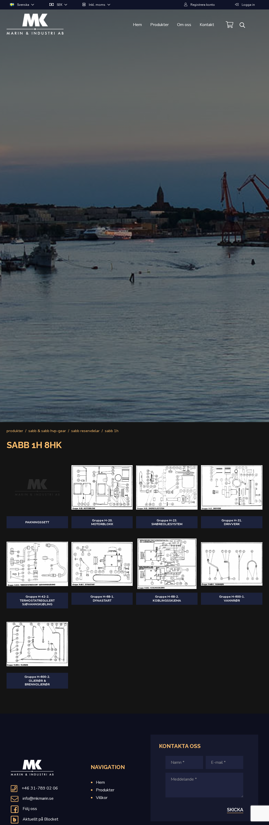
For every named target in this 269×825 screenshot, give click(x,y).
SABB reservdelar (85, 430)
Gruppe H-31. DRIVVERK (231, 522)
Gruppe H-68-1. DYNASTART (102, 598)
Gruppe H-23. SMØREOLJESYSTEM (166, 522)
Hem (137, 25)
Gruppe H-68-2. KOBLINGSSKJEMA (167, 598)
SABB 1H (111, 430)
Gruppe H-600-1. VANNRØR (232, 598)
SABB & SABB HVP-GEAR (47, 430)
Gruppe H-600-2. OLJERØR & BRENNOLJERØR (37, 680)
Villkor (101, 798)
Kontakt (207, 25)
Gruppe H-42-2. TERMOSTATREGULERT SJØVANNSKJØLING (37, 600)
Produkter (159, 25)
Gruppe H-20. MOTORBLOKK (102, 522)
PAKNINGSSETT (37, 522)
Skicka (235, 809)
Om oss (184, 25)
